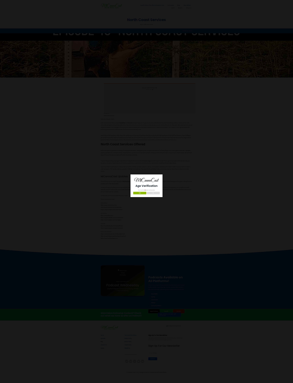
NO (153, 193)
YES (140, 193)
